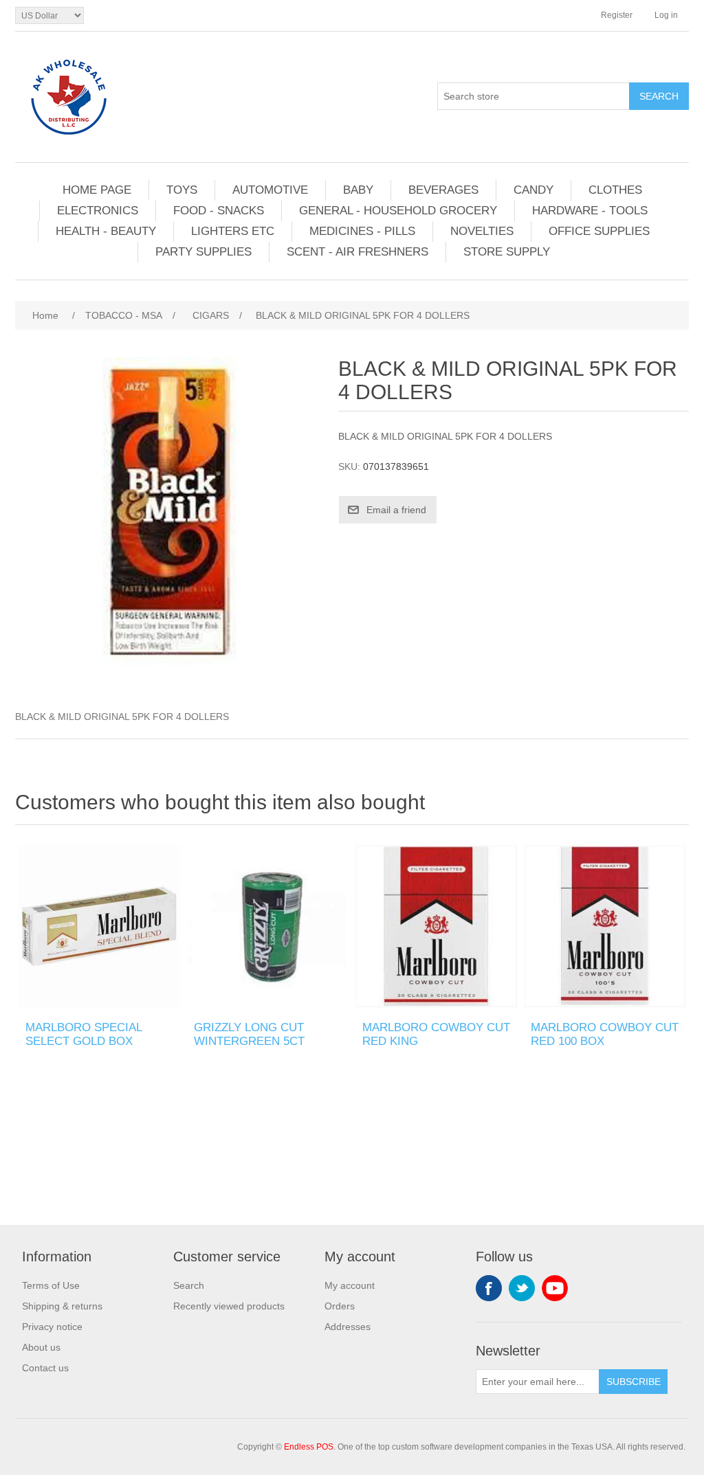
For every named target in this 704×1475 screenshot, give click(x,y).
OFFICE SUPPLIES (599, 231)
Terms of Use (51, 1285)
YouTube (555, 1288)
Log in (666, 15)
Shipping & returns (62, 1306)
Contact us (45, 1367)
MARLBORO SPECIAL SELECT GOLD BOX (83, 1034)
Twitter (522, 1288)
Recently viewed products (229, 1306)
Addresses (347, 1326)
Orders (339, 1306)
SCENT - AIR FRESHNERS (357, 251)
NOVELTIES (482, 231)
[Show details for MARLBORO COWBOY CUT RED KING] (436, 926)
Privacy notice (52, 1326)
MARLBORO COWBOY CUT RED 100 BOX (605, 1034)
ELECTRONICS (97, 210)
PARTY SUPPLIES (203, 251)
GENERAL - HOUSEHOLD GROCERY (398, 210)
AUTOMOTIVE (270, 189)
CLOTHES (615, 189)
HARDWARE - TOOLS (590, 210)
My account (349, 1285)
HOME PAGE (97, 189)
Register (616, 15)
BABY (358, 189)
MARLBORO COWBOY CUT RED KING (436, 1034)
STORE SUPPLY (506, 251)
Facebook (489, 1288)
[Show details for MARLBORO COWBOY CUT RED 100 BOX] (604, 926)
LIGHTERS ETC (232, 231)
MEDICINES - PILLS (362, 231)
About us (41, 1347)
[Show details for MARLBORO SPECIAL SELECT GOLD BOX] (99, 926)
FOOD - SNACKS (218, 210)
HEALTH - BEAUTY (106, 231)
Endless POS (308, 1447)
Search (188, 1285)
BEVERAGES (443, 189)
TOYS (181, 189)
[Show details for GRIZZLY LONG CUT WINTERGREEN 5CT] (268, 926)
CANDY (533, 189)
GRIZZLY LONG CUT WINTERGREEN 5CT (249, 1034)
